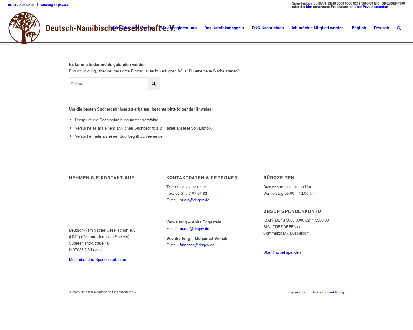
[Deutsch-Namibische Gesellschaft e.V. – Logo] (92, 27)
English (359, 27)
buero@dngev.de (54, 4)
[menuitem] (23, 4)
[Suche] (399, 27)
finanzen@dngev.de (197, 245)
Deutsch (381, 27)
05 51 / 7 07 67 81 (21, 4)
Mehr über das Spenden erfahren (97, 259)
